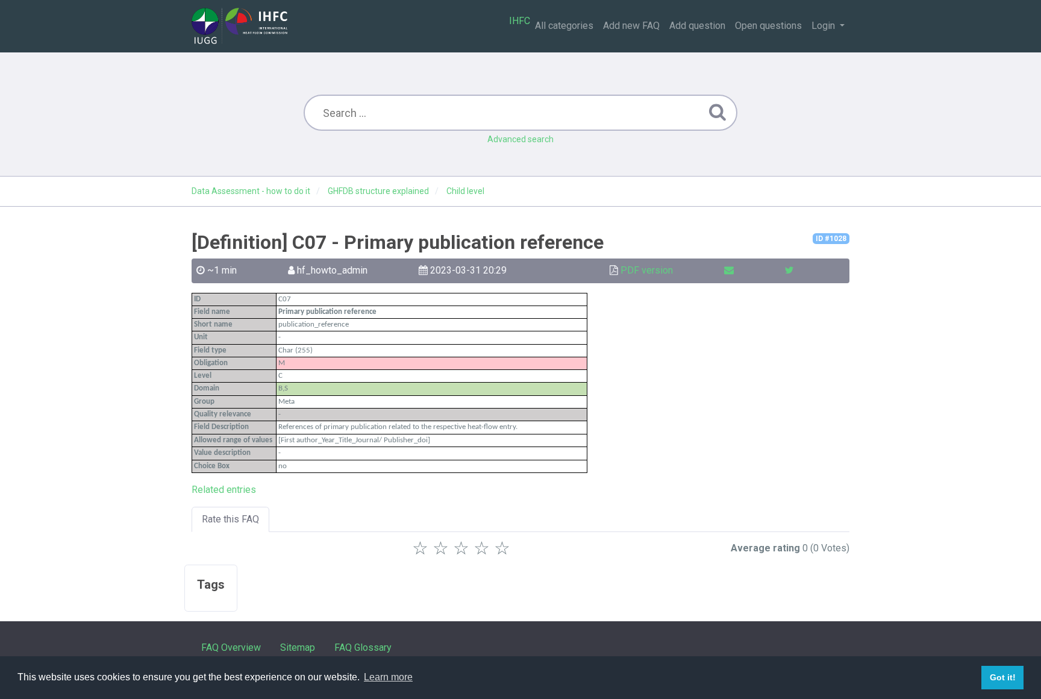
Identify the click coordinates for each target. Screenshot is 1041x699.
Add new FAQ (631, 25)
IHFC (519, 21)
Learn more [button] (388, 677)
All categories (564, 25)
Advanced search (520, 139)
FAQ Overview (231, 647)
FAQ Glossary (363, 647)
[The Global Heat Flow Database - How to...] (239, 26)
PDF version (647, 270)
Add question (697, 25)
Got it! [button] (1003, 677)
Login (824, 25)
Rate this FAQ (230, 519)
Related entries (224, 489)
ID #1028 (831, 238)
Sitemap (297, 647)
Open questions (768, 25)
